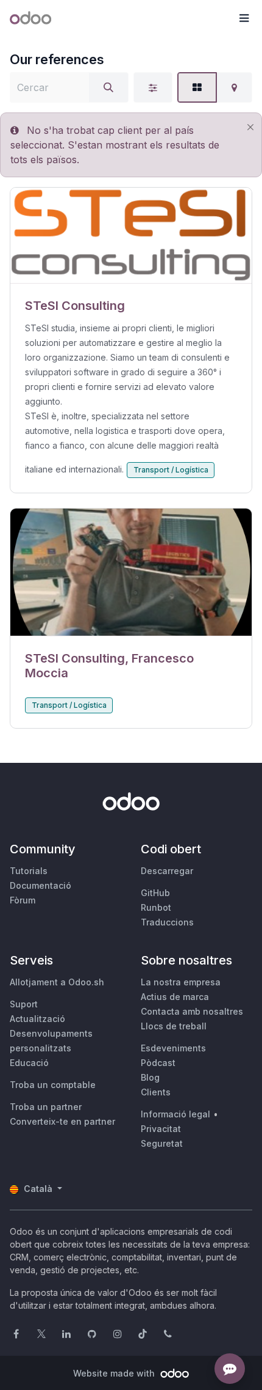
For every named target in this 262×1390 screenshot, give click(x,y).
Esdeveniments (173, 1048)
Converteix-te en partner (62, 1121)
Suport (24, 1004)
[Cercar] (108, 87)
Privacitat (161, 1128)
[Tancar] (250, 127)
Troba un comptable (53, 1084)
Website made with (115, 1373)
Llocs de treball (174, 1026)
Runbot (156, 907)
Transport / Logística (170, 469)
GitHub (155, 893)
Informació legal (175, 1114)
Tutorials (29, 871)
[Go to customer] (131, 236)
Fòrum (22, 900)
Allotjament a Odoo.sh (57, 982)
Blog (150, 1077)
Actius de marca (175, 996)
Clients (156, 1092)
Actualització (37, 1018)
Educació (29, 1062)
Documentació (40, 885)
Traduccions (167, 922)
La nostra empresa (181, 982)
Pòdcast (158, 1062)
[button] (243, 18)
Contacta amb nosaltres (192, 1011)
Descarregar (167, 871)
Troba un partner (46, 1106)
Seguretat (162, 1143)
